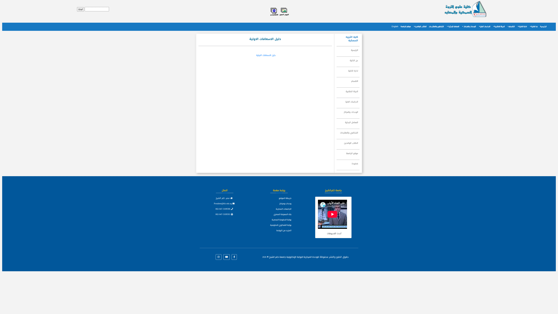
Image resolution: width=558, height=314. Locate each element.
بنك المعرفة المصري (282, 214)
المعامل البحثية (453, 26)
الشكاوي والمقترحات (436, 26)
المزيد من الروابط (284, 230)
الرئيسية (543, 26)
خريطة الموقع (285, 198)
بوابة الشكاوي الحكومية (280, 225)
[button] (234, 257)
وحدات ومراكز (285, 203)
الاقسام (512, 26)
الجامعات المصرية (283, 209)
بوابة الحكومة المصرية (281, 220)
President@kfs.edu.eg (223, 204)
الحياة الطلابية (499, 26)
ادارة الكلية (523, 26)
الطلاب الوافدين (420, 26)
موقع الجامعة (406, 26)
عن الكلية (534, 26)
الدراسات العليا (485, 26)
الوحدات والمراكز (469, 26)
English (395, 26)
